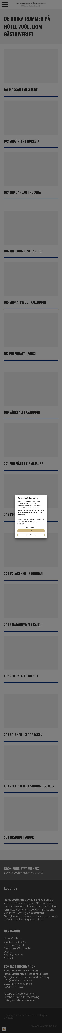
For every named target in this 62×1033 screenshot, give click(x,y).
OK (31, 531)
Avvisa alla (31, 535)
